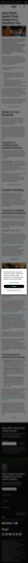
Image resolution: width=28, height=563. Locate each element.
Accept (14, 286)
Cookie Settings (14, 283)
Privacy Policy (17, 279)
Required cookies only (14, 290)
